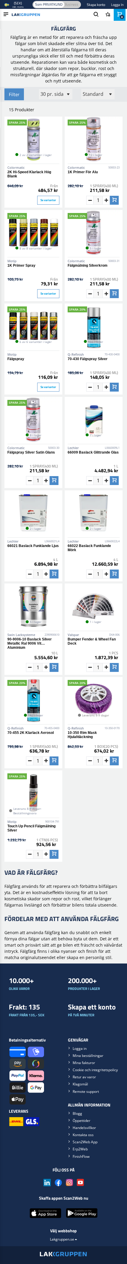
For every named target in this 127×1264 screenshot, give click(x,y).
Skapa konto (96, 4)
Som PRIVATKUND (49, 4)
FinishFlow (81, 1156)
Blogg (77, 1113)
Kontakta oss (83, 1134)
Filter (14, 94)
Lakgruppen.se (62, 1239)
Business (71, 4)
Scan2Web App (85, 1141)
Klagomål (80, 1084)
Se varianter (48, 200)
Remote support (86, 1091)
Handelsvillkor (84, 1127)
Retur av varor (84, 1076)
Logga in (80, 1048)
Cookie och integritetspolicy (95, 1069)
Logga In (117, 4)
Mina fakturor (84, 1062)
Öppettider (81, 1120)
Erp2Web (80, 1149)
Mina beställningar (88, 1055)
